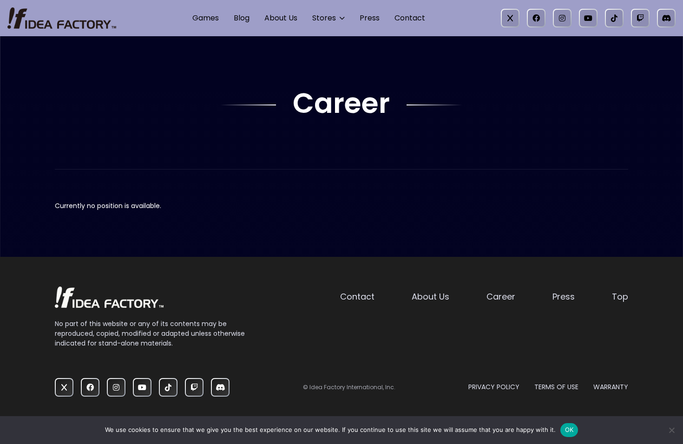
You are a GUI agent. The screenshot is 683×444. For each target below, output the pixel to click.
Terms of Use (556, 387)
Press (370, 18)
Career (500, 296)
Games (205, 18)
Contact (409, 18)
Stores (324, 18)
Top (620, 296)
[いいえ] (671, 430)
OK (569, 429)
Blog (242, 18)
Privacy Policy (493, 387)
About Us (280, 18)
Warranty (610, 387)
